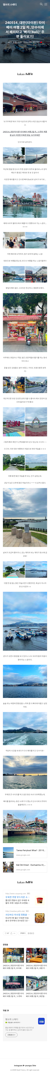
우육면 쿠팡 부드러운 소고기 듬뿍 (17, 897)
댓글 (6, 1010)
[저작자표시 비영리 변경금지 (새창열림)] (31, 933)
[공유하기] (11, 933)
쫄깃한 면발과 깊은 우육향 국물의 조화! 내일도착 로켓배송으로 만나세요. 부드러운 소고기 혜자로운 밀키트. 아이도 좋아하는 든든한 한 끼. (17, 901)
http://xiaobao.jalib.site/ (15, 911)
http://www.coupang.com (15, 893)
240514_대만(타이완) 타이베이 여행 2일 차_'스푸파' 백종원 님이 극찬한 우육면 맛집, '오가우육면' (25, 133)
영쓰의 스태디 (10, 4)
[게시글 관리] (14, 933)
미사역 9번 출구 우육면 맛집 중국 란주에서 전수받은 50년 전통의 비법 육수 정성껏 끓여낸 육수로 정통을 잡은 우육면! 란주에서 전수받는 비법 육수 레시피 (17, 919)
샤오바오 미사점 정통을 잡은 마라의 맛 (17, 914)
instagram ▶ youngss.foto (25, 1065)
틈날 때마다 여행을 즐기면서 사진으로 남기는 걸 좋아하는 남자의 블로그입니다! (19, 1028)
